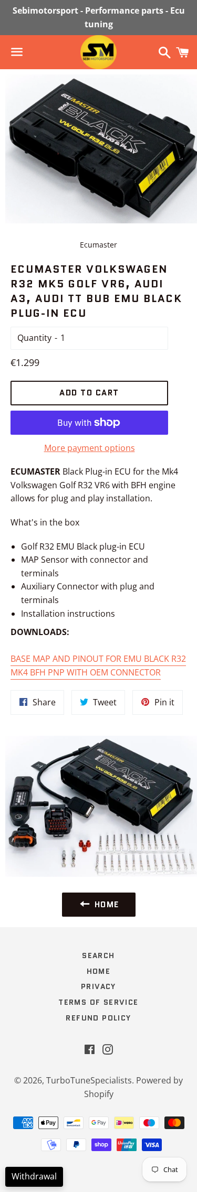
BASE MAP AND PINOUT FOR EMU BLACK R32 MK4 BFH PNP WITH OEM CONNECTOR (98, 665)
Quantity (34, 337)
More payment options (89, 448)
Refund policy (98, 1018)
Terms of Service (98, 1002)
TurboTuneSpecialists (89, 1080)
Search (98, 955)
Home (99, 971)
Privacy (98, 986)
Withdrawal (34, 1176)
